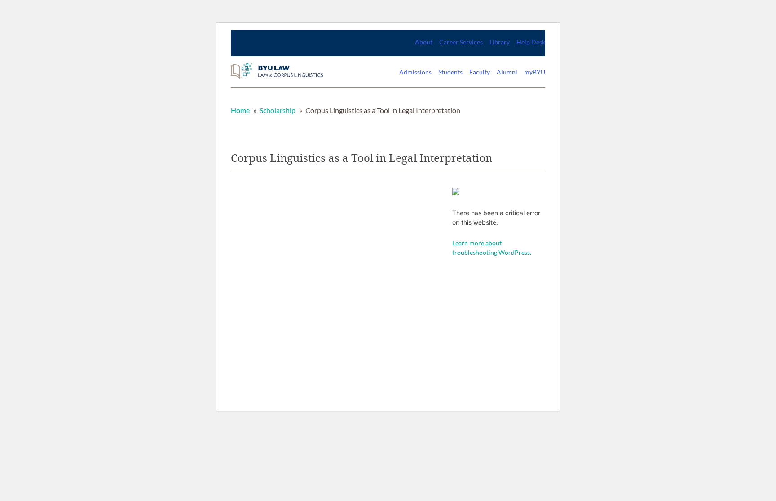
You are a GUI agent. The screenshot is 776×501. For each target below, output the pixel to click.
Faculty (479, 72)
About (423, 42)
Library (499, 42)
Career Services (461, 42)
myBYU (534, 72)
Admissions (415, 72)
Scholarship (277, 110)
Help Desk (530, 42)
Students (450, 72)
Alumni (507, 72)
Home (240, 110)
